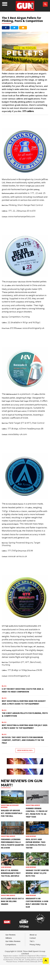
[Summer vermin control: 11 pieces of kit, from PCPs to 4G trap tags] (37, 797)
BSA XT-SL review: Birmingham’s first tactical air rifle (11, 873)
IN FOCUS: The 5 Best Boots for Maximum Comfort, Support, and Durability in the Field (23, 740)
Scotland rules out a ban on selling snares (12, 901)
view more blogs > (25, 750)
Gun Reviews (31, 836)
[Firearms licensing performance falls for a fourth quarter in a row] (12, 828)
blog (4, 686)
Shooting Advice (33, 805)
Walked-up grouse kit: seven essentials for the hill (11, 813)
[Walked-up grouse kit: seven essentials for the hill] (12, 797)
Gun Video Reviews (12, 941)
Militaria (8, 938)
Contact (33, 938)
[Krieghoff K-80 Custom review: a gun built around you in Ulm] (37, 887)
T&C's (32, 941)
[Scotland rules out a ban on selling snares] (12, 887)
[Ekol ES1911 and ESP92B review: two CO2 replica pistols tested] (37, 828)
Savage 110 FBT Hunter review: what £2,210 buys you (37, 873)
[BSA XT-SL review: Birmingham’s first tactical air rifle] (12, 859)
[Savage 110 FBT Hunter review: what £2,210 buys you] (37, 859)
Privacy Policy (35, 944)
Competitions (10, 944)
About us (33, 935)
